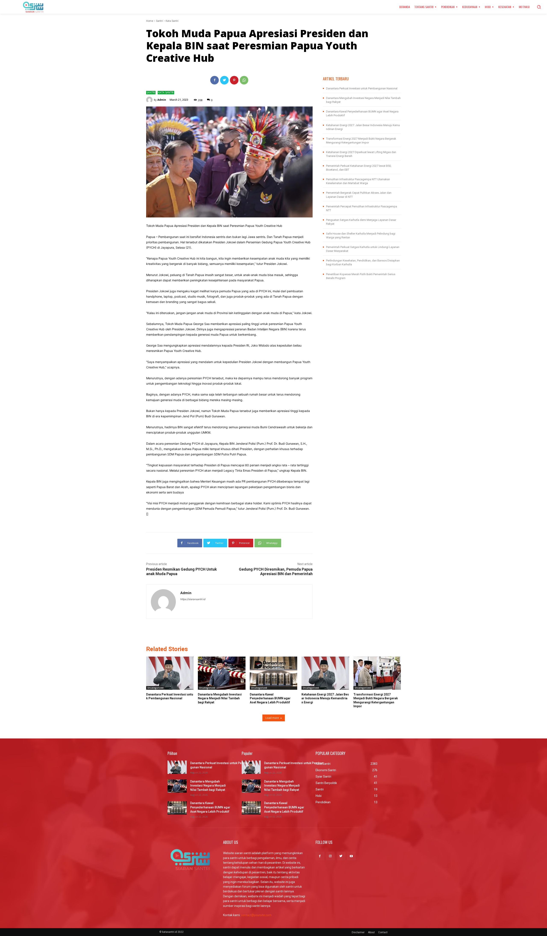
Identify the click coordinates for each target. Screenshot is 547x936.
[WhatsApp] (244, 80)
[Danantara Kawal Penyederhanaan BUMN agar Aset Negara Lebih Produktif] (273, 673)
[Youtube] (351, 856)
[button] (539, 7)
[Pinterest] (234, 80)
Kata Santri (172, 20)
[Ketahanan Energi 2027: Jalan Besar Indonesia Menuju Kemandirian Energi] (325, 673)
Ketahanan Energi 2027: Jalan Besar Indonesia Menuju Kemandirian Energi (325, 698)
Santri (159, 20)
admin (161, 99)
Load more (272, 718)
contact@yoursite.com (256, 915)
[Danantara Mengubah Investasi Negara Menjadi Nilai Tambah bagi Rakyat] (221, 673)
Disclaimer (358, 932)
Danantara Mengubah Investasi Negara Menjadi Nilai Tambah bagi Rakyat (220, 698)
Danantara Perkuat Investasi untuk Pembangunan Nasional (361, 88)
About (371, 932)
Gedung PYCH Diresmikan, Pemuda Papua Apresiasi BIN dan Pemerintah (276, 571)
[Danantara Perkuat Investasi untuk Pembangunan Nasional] (170, 673)
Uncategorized (155, 687)
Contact (383, 932)
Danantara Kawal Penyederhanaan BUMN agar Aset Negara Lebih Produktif (270, 698)
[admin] (150, 100)
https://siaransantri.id (192, 599)
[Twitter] (224, 80)
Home (149, 20)
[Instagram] (330, 856)
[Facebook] (214, 80)
